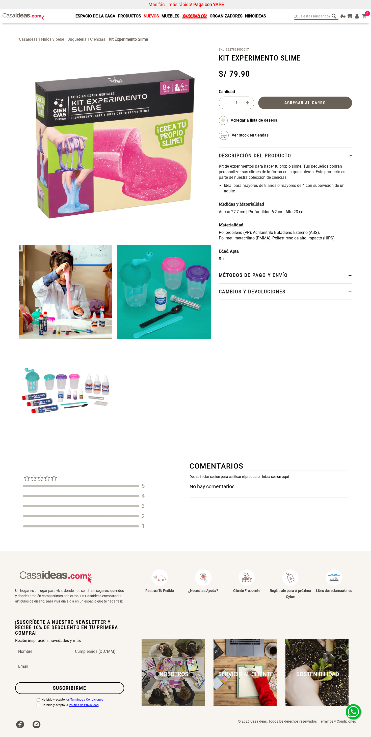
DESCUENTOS (194, 16)
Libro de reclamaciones (334, 591)
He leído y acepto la (70, 705)
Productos (129, 16)
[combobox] (316, 16)
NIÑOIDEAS (255, 16)
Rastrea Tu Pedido (159, 591)
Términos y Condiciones (86, 699)
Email (23, 666)
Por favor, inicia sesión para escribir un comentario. (269, 477)
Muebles (170, 16)
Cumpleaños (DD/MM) (95, 651)
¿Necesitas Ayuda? (203, 591)
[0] (364, 16)
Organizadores (226, 16)
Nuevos (151, 16)
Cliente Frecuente (246, 591)
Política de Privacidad (84, 705)
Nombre (25, 651)
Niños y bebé (52, 39)
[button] (250, 135)
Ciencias (97, 39)
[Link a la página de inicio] (30, 39)
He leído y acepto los (72, 699)
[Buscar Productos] (335, 15)
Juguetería (77, 39)
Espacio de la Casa (95, 16)
